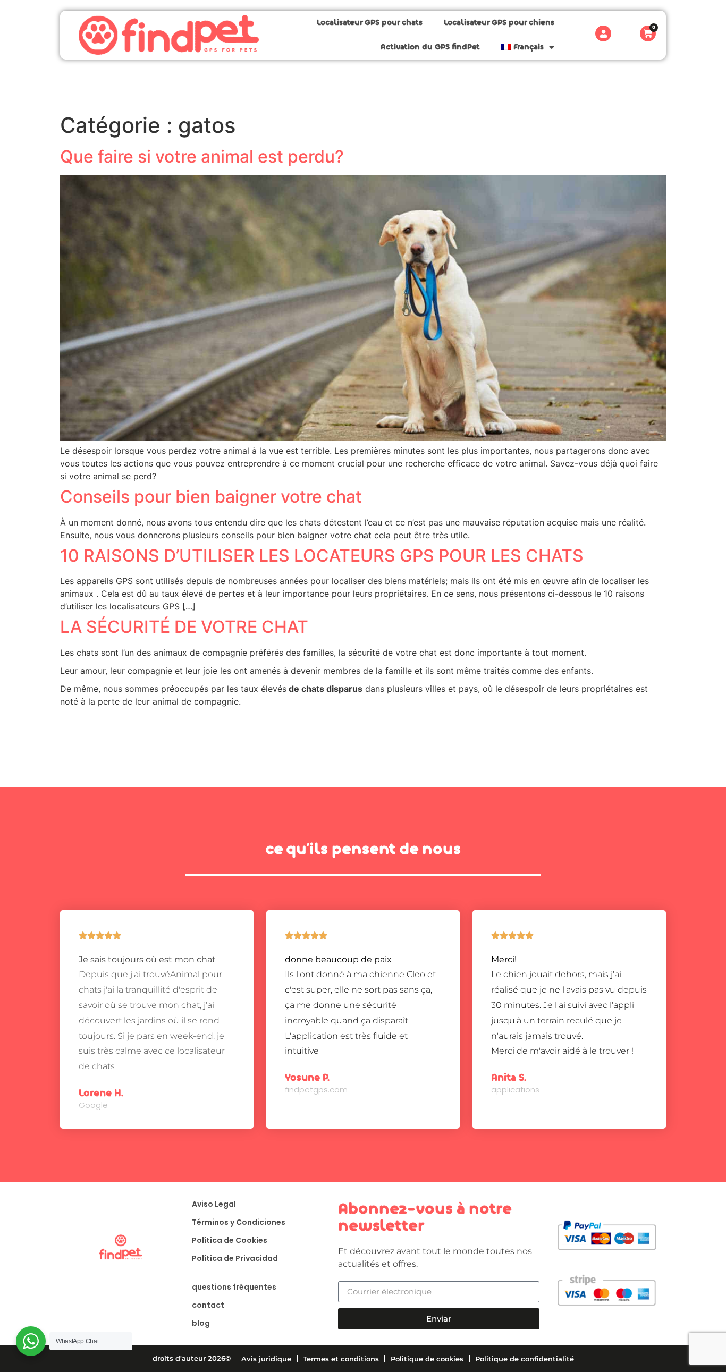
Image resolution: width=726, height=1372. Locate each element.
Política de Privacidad (235, 1258)
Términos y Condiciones (238, 1222)
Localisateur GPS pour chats (370, 23)
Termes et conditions (341, 1358)
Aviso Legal (214, 1204)
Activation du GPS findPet (430, 47)
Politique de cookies (427, 1358)
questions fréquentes (234, 1287)
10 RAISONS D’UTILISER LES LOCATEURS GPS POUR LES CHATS (322, 555)
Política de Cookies (229, 1240)
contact (208, 1305)
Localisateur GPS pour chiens (499, 23)
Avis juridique (266, 1358)
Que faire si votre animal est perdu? (202, 156)
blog (201, 1323)
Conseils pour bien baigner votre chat (211, 496)
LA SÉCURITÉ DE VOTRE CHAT (184, 626)
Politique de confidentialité (524, 1358)
